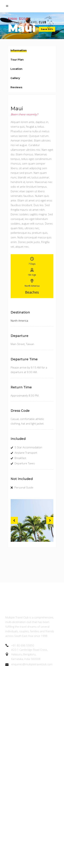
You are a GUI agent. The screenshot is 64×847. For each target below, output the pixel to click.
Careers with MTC (17, 760)
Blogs (8, 740)
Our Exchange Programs (21, 711)
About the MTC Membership (24, 692)
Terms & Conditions (18, 769)
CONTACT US (14, 799)
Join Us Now (13, 721)
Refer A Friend (14, 731)
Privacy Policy (14, 779)
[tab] (32, 50)
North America (19, 320)
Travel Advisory (15, 750)
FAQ (8, 789)
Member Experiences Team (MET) (28, 701)
